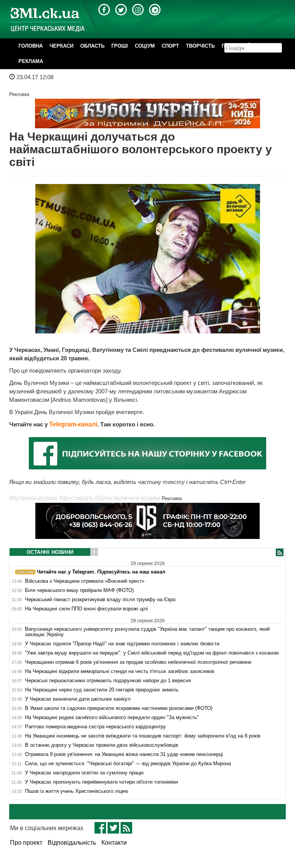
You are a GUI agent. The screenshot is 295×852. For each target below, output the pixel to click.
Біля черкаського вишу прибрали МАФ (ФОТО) (79, 590)
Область (92, 46)
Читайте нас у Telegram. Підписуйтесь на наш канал (100, 572)
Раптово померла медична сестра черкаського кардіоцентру (95, 726)
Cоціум (145, 46)
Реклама (30, 61)
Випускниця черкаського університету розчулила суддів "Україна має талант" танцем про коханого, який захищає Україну (147, 631)
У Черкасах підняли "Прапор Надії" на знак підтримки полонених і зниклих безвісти (122, 643)
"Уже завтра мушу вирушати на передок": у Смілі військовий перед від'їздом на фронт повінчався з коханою (152, 653)
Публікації (236, 46)
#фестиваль (76, 498)
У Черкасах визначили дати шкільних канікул (78, 699)
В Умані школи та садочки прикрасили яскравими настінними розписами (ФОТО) (118, 708)
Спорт (170, 46)
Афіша (266, 46)
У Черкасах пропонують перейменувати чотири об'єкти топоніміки (101, 782)
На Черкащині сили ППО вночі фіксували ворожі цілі (86, 609)
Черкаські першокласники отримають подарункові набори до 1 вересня (108, 680)
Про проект (26, 842)
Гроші (119, 46)
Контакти (114, 842)
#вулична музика (33, 498)
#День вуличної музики (127, 498)
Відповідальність (72, 842)
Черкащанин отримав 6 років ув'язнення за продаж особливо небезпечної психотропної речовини (138, 662)
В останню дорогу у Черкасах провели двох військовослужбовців (101, 745)
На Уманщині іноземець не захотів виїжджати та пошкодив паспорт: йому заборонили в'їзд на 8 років (142, 736)
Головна (30, 46)
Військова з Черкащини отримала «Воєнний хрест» (84, 581)
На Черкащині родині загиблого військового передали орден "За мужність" (112, 717)
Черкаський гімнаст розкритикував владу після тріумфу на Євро (100, 599)
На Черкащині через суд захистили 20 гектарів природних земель (102, 690)
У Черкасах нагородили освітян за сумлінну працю (84, 773)
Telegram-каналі (73, 424)
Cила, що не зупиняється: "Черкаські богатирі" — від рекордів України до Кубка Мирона (128, 763)
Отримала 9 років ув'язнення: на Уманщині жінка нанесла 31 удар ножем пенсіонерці (124, 754)
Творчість (200, 46)
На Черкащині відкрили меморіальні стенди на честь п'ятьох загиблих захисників (119, 671)
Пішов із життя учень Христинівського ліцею (76, 791)
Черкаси (61, 46)
